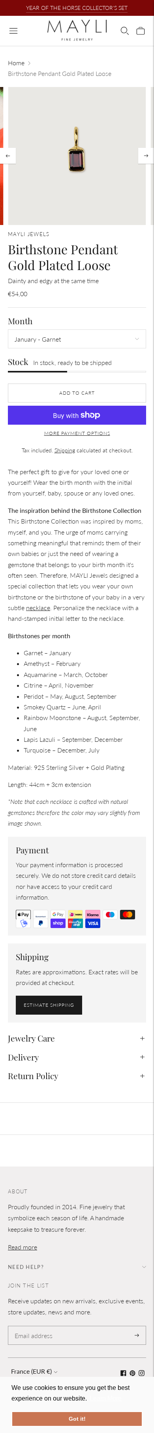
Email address (32, 1326)
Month (20, 321)
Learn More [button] (106, 1398)
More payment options (77, 433)
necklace (38, 607)
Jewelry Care (31, 1038)
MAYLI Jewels (29, 234)
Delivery (23, 1056)
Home (16, 62)
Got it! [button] (77, 1419)
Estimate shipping (49, 1005)
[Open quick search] (124, 31)
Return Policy (33, 1075)
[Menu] (13, 31)
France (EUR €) (31, 1371)
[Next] (146, 156)
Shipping (64, 450)
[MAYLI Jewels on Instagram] (142, 1373)
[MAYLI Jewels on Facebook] (123, 1373)
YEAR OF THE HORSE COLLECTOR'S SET (77, 7)
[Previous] (8, 156)
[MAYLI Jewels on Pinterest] (132, 1373)
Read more (22, 1247)
